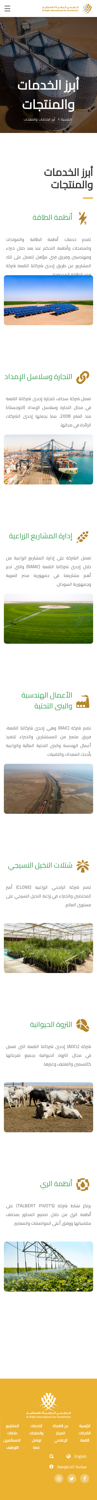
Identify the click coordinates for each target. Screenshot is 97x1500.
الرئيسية (66, 119)
